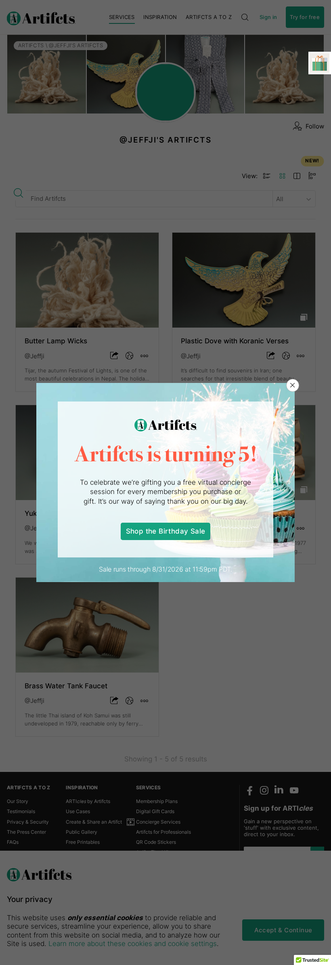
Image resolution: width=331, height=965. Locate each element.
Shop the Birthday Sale (165, 531)
